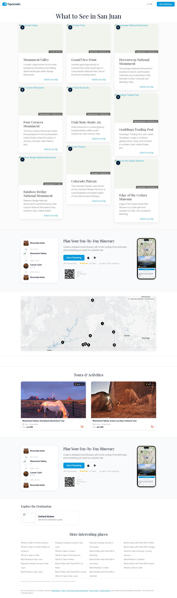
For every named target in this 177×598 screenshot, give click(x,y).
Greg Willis (94, 52)
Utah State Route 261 (86, 122)
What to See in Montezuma (67, 555)
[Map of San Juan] (88, 323)
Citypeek (94, 173)
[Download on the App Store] (88, 258)
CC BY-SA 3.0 (56, 114)
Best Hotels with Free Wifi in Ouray (70, 572)
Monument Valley (36, 60)
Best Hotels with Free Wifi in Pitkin (139, 543)
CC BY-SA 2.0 (104, 52)
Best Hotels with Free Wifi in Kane (139, 563)
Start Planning (73, 257)
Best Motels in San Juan (32, 559)
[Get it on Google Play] (95, 258)
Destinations (56, 591)
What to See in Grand (65, 551)
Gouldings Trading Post (136, 129)
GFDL (59, 184)
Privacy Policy (94, 591)
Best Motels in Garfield (134, 559)
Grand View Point (84, 60)
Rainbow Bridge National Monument (38, 194)
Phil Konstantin (45, 114)
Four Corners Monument (33, 124)
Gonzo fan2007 (50, 184)
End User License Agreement (77, 591)
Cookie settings (105, 591)
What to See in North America (34, 543)
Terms (64, 591)
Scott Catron (141, 187)
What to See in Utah (30, 555)
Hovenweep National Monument (134, 61)
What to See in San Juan (66, 576)
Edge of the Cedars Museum (133, 197)
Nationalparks (141, 52)
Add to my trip (51, 79)
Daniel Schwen (92, 114)
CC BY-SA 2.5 (152, 52)
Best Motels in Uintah (99, 568)
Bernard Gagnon (140, 121)
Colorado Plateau (84, 181)
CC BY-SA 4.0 (104, 114)
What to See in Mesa (64, 559)
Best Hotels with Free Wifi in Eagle (139, 547)
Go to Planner (165, 4)
